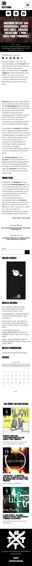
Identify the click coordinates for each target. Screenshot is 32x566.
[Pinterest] (10, 58)
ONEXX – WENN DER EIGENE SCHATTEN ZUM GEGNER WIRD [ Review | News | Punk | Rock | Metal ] (16, 341)
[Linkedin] (14, 58)
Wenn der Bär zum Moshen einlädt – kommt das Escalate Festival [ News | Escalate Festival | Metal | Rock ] (14, 309)
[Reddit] (18, 58)
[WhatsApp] (22, 58)
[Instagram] (16, 13)
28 (20, 383)
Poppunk (21, 442)
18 (8, 379)
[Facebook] (23, 13)
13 (16, 376)
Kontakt (16, 558)
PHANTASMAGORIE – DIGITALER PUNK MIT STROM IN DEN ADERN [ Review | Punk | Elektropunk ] (15, 316)
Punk (7, 444)
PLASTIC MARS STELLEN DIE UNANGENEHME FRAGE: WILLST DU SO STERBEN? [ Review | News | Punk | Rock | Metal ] (15, 333)
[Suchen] (27, 252)
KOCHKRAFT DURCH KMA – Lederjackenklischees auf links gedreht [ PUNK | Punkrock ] (13, 438)
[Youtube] (8, 13)
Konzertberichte (15, 521)
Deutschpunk (6, 442)
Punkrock (12, 444)
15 (24, 376)
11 (8, 376)
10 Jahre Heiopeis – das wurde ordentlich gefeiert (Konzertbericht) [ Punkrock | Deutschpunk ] (15, 517)
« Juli (15, 391)
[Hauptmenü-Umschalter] (27, 5)
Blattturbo (6, 7)
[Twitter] (7, 58)
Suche (4, 248)
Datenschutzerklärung (16, 561)
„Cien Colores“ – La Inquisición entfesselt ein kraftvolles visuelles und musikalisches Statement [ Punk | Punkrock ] (16, 478)
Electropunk (14, 442)
